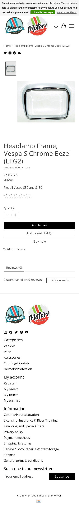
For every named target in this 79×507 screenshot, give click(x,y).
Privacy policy (13, 432)
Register (10, 383)
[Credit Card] (38, 501)
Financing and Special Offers (24, 426)
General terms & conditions (23, 460)
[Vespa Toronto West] (26, 26)
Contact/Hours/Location (21, 415)
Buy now (39, 241)
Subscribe (62, 476)
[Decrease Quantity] (7, 215)
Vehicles (10, 346)
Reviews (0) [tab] (14, 268)
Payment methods (17, 437)
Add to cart (39, 225)
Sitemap (10, 455)
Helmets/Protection (18, 369)
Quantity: (9, 208)
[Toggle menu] (71, 26)
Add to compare (16, 249)
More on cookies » (67, 12)
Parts (8, 352)
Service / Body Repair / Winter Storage (31, 449)
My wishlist (12, 400)
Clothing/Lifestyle (16, 363)
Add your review (60, 280)
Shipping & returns (17, 443)
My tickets (11, 395)
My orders (11, 389)
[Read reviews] (16, 196)
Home (7, 45)
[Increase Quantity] (15, 215)
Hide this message (43, 12)
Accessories (12, 357)
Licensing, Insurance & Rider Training (31, 420)
